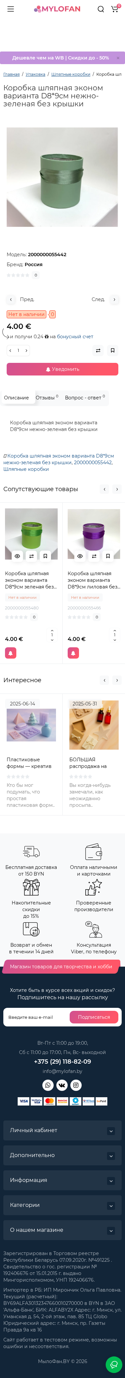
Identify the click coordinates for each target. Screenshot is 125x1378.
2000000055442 (93, 463)
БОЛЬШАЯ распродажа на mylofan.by (88, 766)
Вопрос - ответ (85, 397)
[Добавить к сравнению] (31, 556)
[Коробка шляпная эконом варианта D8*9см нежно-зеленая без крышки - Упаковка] (62, 177)
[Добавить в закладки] (45, 556)
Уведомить (65, 369)
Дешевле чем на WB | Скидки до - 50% (60, 58)
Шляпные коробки (26, 469)
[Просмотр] (17, 556)
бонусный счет (75, 337)
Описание (16, 398)
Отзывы (47, 397)
